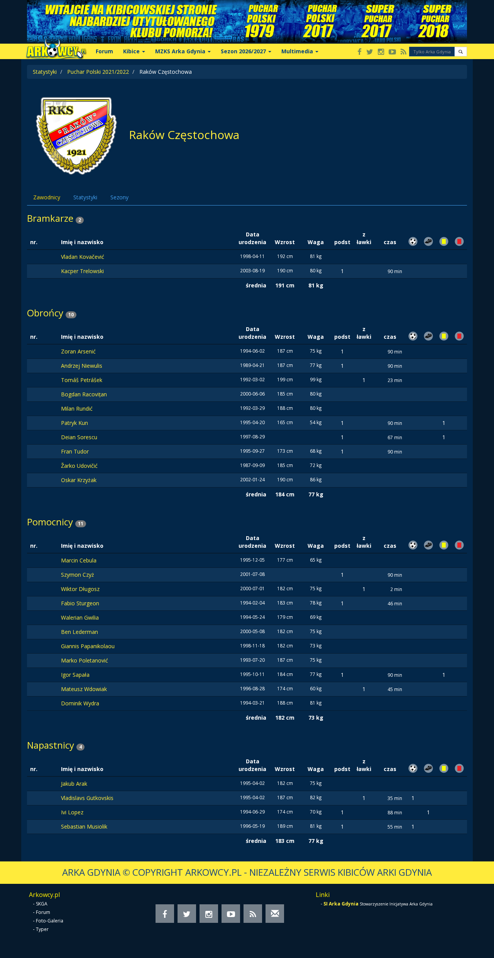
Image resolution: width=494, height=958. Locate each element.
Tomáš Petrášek (81, 380)
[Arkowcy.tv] (392, 52)
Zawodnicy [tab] (46, 197)
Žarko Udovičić (79, 465)
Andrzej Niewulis (81, 365)
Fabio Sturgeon (80, 603)
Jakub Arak (74, 783)
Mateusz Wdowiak (84, 689)
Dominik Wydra (80, 703)
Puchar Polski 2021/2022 (98, 71)
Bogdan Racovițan (84, 394)
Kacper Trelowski (82, 271)
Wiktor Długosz (80, 589)
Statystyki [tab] (85, 197)
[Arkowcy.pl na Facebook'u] (359, 52)
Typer (42, 929)
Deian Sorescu (79, 437)
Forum (104, 51)
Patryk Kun (74, 422)
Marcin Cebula (78, 560)
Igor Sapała (75, 674)
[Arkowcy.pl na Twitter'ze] (370, 52)
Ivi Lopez (72, 812)
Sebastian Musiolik (84, 826)
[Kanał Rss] (403, 52)
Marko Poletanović (84, 660)
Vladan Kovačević (82, 256)
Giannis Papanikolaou (88, 646)
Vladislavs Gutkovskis (87, 798)
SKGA (41, 903)
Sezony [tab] (119, 197)
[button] (460, 51)
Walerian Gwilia (80, 617)
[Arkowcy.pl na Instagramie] (381, 52)
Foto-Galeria (49, 920)
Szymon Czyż (77, 574)
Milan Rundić (77, 408)
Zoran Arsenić (78, 351)
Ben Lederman (79, 631)
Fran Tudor (75, 451)
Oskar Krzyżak (78, 480)
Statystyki (45, 71)
